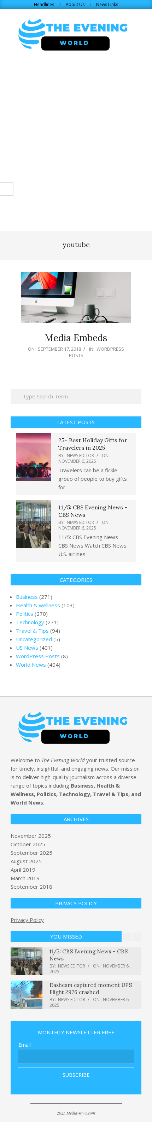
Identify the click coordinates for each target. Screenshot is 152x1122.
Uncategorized (34, 639)
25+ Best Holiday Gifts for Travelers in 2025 (92, 444)
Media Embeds (76, 338)
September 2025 (31, 852)
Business (27, 596)
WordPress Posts (96, 352)
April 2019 (23, 869)
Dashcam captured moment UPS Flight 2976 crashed (90, 955)
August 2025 (26, 861)
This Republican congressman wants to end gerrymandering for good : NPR (92, 988)
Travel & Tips (32, 630)
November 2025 (31, 835)
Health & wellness (38, 605)
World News (31, 664)
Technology (30, 622)
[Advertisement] (76, 152)
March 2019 (25, 878)
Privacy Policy (27, 919)
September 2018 (31, 886)
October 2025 (28, 844)
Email (24, 1044)
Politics (24, 613)
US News (27, 647)
